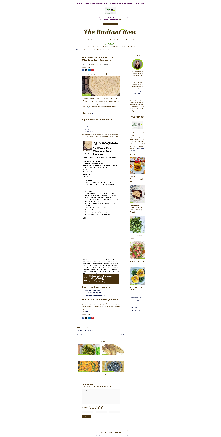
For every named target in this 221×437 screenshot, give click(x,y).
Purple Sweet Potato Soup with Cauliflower (94, 292)
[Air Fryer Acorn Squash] (137, 276)
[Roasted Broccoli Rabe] (137, 224)
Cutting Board (88, 129)
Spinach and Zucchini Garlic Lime (86, 357)
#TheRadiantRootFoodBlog (96, 282)
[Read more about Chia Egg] (113, 366)
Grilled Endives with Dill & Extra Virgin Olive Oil (113, 357)
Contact (133, 435)
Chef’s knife (87, 128)
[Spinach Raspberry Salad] (137, 250)
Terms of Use (113, 435)
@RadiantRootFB (99, 280)
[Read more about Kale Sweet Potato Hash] (89, 366)
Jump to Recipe (87, 74)
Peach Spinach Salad (134, 300)
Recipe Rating (85, 407)
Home (87, 435)
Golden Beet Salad (134, 307)
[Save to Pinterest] (92, 70)
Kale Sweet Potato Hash (84, 374)
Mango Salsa (132, 304)
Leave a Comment (86, 64)
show (93, 113)
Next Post (123, 334)
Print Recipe (103, 74)
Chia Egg (104, 374)
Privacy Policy (97, 435)
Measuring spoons (89, 131)
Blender (86, 126)
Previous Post (79, 334)
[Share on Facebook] (83, 70)
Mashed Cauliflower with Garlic (91, 293)
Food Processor (88, 124)
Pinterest (110, 145)
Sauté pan (87, 123)
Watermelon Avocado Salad (135, 297)
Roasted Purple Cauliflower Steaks (92, 290)
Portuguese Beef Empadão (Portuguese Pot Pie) (95, 295)
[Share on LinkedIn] (89, 70)
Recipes (91, 435)
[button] (94, 46)
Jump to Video (95, 74)
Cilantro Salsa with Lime (135, 310)
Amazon (135, 110)
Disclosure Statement (105, 435)
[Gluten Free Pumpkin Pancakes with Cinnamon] (137, 165)
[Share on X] (86, 70)
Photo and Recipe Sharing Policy (124, 435)
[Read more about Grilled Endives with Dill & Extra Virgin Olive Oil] (113, 349)
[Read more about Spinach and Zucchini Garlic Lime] (89, 349)
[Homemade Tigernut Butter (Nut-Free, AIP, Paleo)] (137, 194)
